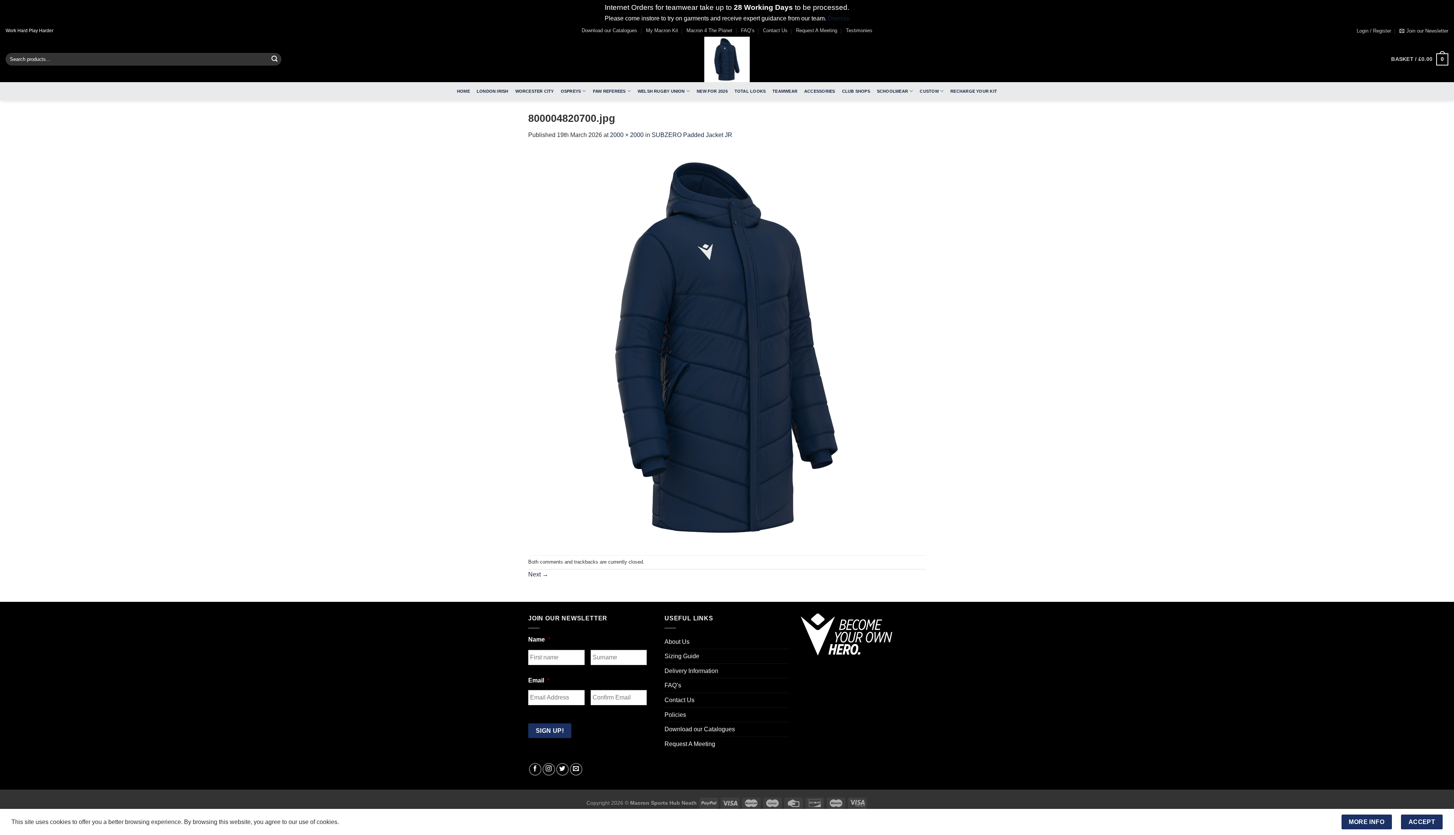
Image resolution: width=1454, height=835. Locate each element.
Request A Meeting (816, 30)
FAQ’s (748, 30)
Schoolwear (892, 91)
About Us (677, 642)
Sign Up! (550, 731)
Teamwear (784, 91)
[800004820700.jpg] (727, 347)
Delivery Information (691, 671)
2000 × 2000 (627, 135)
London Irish (493, 91)
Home (463, 91)
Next (538, 574)
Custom (929, 91)
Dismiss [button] (838, 18)
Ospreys (571, 91)
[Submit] (274, 59)
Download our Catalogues (609, 30)
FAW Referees (609, 91)
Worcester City (534, 91)
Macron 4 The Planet (709, 30)
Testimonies (859, 30)
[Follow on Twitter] (562, 769)
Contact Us (775, 30)
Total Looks (750, 91)
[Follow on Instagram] (549, 769)
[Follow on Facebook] (535, 769)
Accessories (819, 91)
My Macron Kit (662, 30)
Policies (675, 715)
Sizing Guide (682, 656)
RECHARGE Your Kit (973, 91)
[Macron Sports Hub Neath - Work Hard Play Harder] (727, 59)
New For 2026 (712, 91)
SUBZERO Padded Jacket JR (692, 135)
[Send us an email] (576, 769)
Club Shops (856, 91)
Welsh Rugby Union (661, 91)
